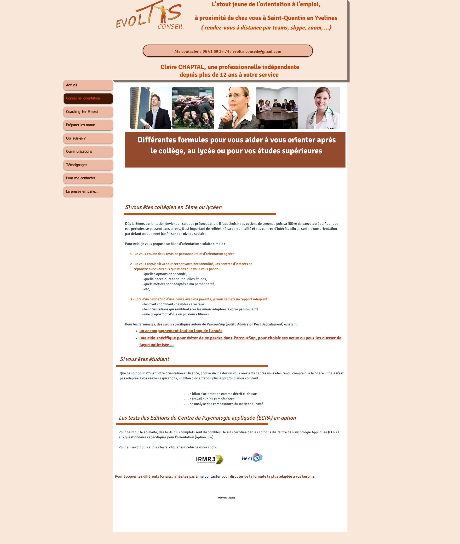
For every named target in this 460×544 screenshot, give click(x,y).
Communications (79, 151)
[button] (151, 108)
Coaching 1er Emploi (82, 112)
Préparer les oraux (80, 125)
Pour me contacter (80, 178)
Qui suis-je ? (76, 138)
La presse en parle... (82, 191)
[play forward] (334, 108)
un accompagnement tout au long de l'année (181, 330)
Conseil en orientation (83, 98)
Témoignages (76, 165)
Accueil (71, 85)
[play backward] (136, 108)
